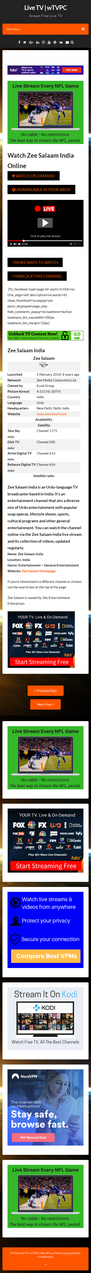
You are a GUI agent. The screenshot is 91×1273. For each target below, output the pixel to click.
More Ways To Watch (35, 262)
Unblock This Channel (37, 276)
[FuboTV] (41, 671)
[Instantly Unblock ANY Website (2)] (46, 343)
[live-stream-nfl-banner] (46, 147)
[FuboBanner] (46, 78)
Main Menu (13, 29)
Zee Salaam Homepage (38, 571)
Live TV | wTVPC (45, 7)
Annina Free (70, 1253)
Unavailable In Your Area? (41, 189)
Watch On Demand (33, 175)
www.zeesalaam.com (52, 414)
